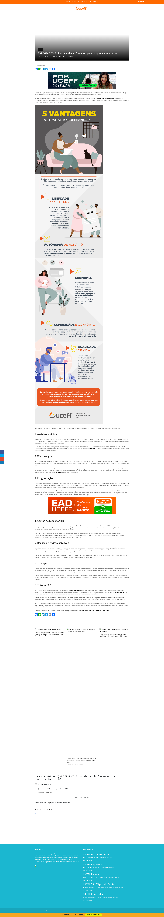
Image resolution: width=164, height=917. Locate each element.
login (49, 803)
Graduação (75, 1)
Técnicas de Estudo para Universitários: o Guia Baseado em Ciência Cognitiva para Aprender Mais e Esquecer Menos (49, 634)
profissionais (75, 590)
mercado (92, 448)
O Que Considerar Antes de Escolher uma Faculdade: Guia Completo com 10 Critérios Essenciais (113, 636)
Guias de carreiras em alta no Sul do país (95, 610)
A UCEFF (95, 1)
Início (68, 1)
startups (59, 472)
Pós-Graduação (86, 1)
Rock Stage (44, 910)
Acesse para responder (45, 792)
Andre (42, 638)
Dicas (40, 49)
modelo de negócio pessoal (106, 98)
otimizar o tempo (119, 592)
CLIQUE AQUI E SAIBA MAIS (93, 914)
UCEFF (48, 56)
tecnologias (103, 491)
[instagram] (5, 2)
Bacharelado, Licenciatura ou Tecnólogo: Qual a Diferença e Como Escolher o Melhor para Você (81, 760)
